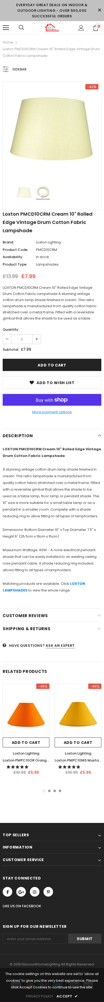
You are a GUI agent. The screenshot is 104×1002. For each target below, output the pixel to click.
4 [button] (60, 791)
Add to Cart (26, 742)
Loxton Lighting (48, 242)
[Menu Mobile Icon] (6, 28)
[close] (99, 10)
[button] (18, 767)
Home (8, 42)
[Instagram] (34, 892)
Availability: (13, 256)
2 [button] (49, 791)
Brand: (8, 242)
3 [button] (54, 791)
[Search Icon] (21, 27)
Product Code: (15, 249)
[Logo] (52, 27)
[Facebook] (7, 892)
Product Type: (15, 264)
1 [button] (44, 791)
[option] (52, 130)
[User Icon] (81, 28)
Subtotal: (11, 349)
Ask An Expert (60, 645)
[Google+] (21, 892)
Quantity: (11, 329)
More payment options (52, 412)
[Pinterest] (48, 892)
